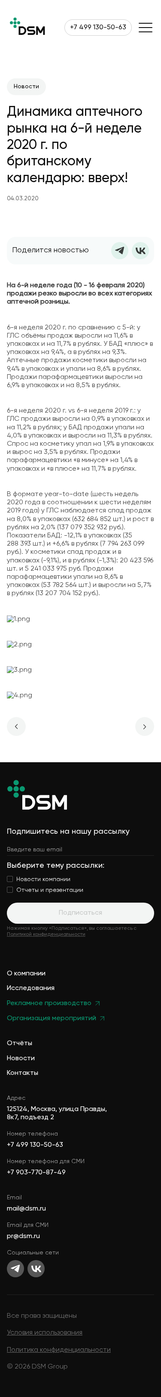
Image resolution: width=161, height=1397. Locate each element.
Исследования (31, 988)
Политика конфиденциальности (59, 1350)
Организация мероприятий (51, 1018)
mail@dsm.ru (26, 1208)
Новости (21, 1059)
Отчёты (19, 1043)
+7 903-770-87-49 (36, 1172)
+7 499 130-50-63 (98, 27)
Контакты (22, 1073)
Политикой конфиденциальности (46, 934)
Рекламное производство (49, 1003)
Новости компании (43, 879)
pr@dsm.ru (23, 1236)
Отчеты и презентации (49, 890)
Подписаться (80, 913)
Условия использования (44, 1332)
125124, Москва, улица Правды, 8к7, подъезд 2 (57, 1113)
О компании (26, 974)
